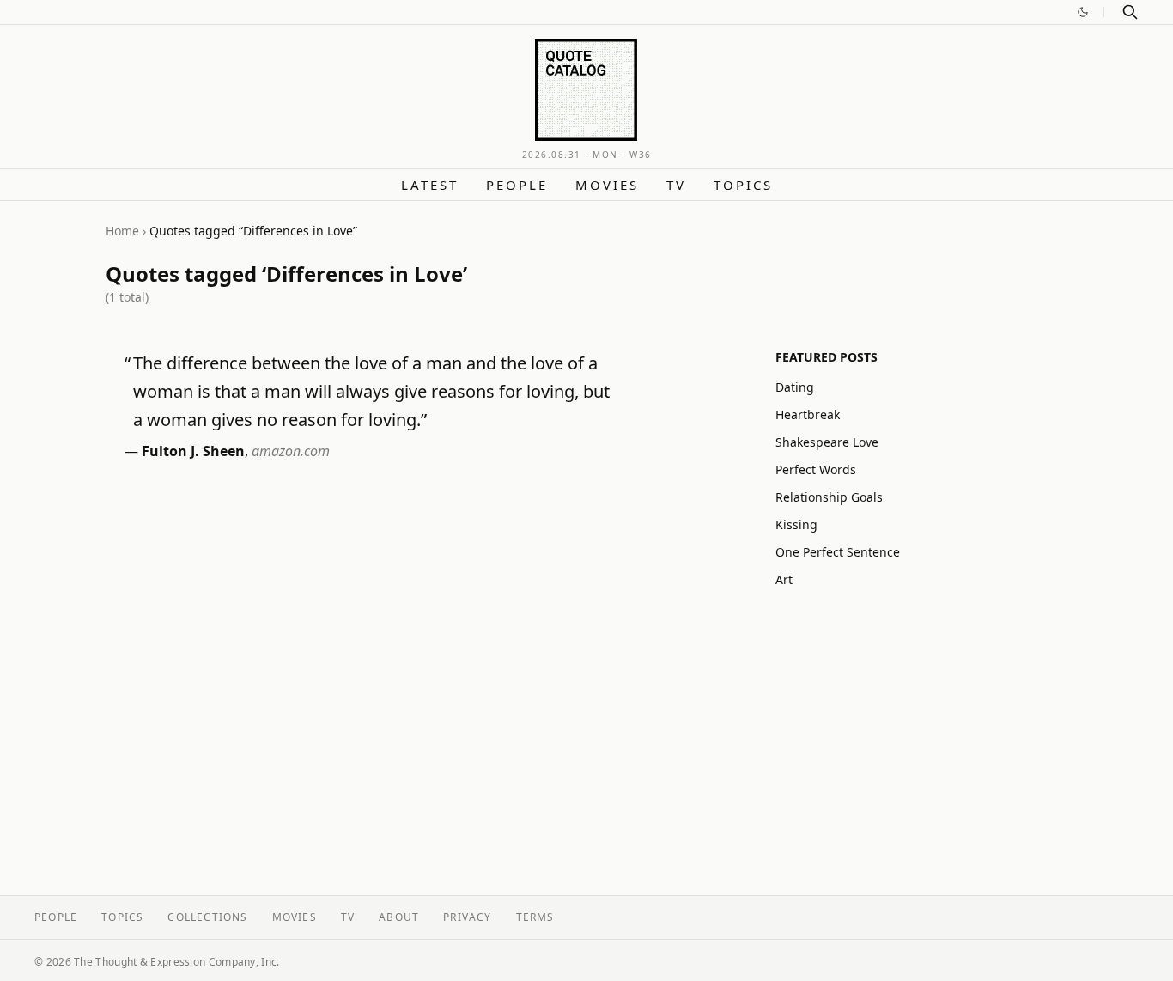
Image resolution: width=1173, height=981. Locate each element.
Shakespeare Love (826, 442)
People (517, 184)
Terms (535, 917)
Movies (607, 184)
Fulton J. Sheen (193, 451)
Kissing (796, 524)
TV (676, 184)
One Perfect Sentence (837, 552)
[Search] (1130, 12)
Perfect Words (815, 469)
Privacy (467, 917)
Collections (207, 917)
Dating (794, 387)
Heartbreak (807, 414)
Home (122, 230)
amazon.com (291, 451)
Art (784, 579)
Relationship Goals (829, 497)
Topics (743, 184)
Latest (430, 184)
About (399, 917)
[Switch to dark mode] (1083, 12)
